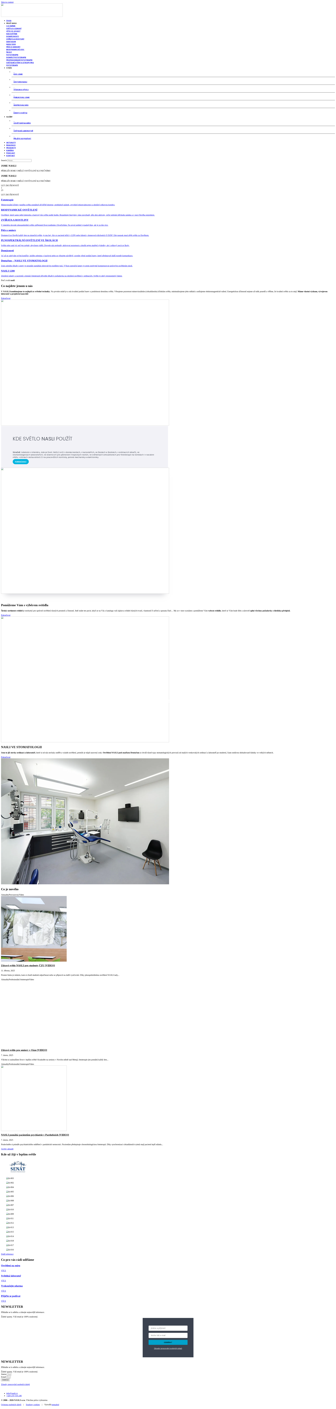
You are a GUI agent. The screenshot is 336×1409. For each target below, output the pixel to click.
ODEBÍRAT (168, 1342)
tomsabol (55, 1404)
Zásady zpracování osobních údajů (168, 1348)
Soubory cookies (33, 1404)
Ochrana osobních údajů (11, 1404)
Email (3, 1377)
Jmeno (4, 1374)
